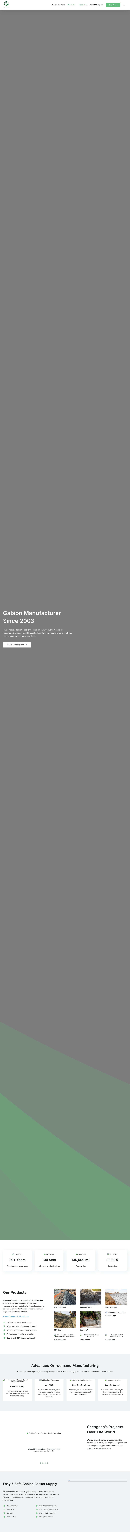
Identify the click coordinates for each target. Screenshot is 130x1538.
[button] (123, 5)
